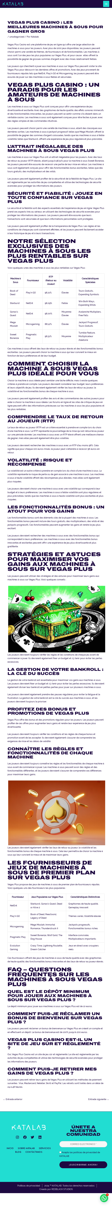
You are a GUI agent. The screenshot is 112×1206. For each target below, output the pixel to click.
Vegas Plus (13, 69)
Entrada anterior (12, 1099)
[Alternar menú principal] (106, 4)
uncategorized (16, 36)
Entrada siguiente (98, 1099)
